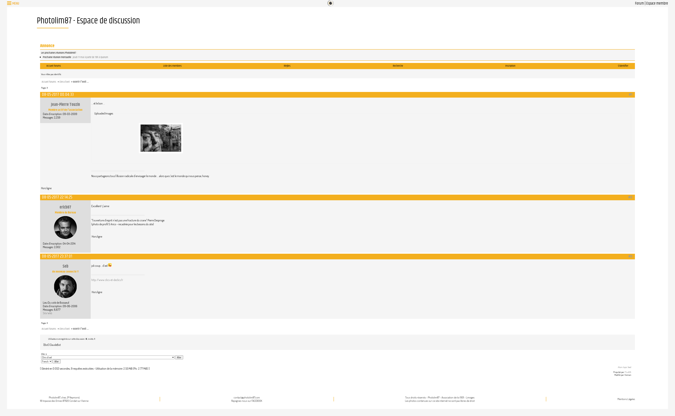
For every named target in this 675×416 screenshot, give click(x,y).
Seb (65, 266)
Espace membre (657, 4)
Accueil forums (53, 66)
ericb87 (65, 207)
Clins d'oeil (64, 82)
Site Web (47, 313)
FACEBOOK (257, 400)
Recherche (398, 66)
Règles (287, 66)
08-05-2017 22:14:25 (57, 197)
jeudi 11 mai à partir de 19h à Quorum (90, 57)
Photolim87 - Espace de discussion (88, 21)
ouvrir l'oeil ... (81, 82)
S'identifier (623, 66)
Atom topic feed (624, 367)
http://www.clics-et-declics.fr (107, 280)
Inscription (510, 66)
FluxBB (628, 372)
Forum (639, 4)
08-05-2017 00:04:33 (58, 94)
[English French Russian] (46, 361)
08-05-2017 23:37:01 (57, 256)
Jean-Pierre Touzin (65, 104)
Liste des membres (172, 66)
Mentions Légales (626, 399)
